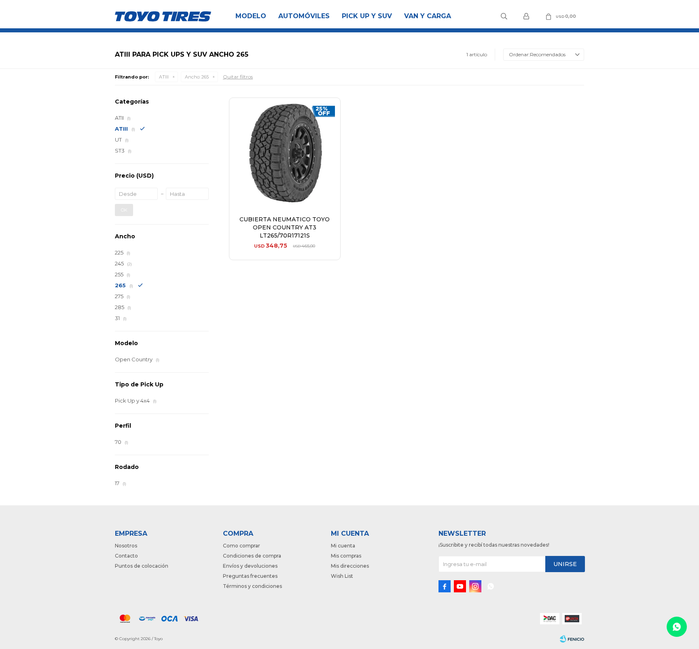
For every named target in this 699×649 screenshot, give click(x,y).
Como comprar (241, 546)
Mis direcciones (350, 566)
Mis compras (346, 556)
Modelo (250, 16)
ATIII (164, 77)
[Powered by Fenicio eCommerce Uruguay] (572, 639)
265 (197, 77)
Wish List (342, 576)
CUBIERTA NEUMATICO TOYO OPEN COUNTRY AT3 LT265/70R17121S (284, 227)
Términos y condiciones (252, 586)
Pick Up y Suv (367, 16)
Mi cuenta (343, 546)
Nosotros (126, 546)
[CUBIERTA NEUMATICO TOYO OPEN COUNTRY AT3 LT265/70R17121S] (285, 153)
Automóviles (304, 16)
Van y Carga (427, 16)
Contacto (126, 556)
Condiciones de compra (252, 556)
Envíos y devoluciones (250, 566)
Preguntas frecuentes (250, 576)
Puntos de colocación (141, 566)
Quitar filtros (238, 77)
